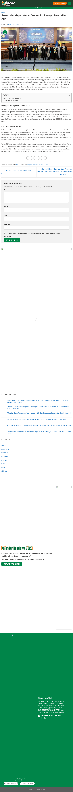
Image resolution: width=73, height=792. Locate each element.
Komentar (7, 190)
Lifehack (4, 460)
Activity (3, 445)
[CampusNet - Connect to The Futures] (8, 3)
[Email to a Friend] (38, 158)
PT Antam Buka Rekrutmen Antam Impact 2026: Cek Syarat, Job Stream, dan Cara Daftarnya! (39, 413)
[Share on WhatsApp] (27, 158)
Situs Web (7, 224)
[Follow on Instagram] (16, 779)
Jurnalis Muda (36, 165)
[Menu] (69, 3)
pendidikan (44, 165)
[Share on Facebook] (31, 158)
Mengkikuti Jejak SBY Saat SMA (13, 98)
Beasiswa (4, 453)
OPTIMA (42, 789)
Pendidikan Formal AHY (11, 100)
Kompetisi (4, 456)
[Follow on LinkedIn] (20, 779)
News (3, 12)
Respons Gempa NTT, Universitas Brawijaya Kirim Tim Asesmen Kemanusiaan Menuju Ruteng (39, 425)
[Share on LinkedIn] (45, 158)
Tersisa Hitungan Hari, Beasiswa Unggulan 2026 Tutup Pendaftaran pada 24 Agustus (36, 419)
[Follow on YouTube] (23, 779)
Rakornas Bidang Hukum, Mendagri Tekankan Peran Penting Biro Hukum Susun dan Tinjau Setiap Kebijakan (54, 171)
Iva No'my (22, 24)
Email (6, 215)
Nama (6, 206)
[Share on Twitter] (34, 158)
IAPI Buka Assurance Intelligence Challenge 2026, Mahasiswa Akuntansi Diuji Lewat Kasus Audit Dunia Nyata (38, 407)
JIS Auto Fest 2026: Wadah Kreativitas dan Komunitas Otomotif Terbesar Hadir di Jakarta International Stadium (37, 401)
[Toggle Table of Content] (67, 95)
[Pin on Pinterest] (41, 158)
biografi (29, 165)
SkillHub (4, 471)
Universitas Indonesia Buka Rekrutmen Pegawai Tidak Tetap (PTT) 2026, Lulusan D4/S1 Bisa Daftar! (39, 433)
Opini (3, 467)
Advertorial (5, 449)
